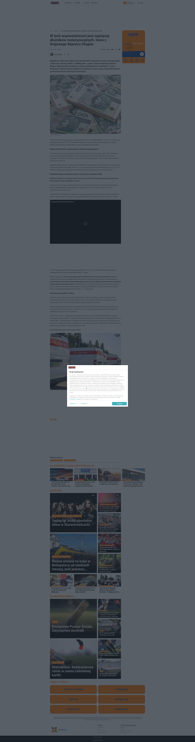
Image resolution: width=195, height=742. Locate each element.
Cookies (78, 399)
